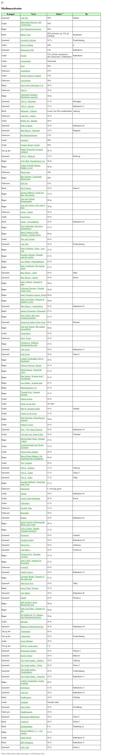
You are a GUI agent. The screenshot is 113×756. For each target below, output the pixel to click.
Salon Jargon (26, 738)
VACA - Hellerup (28, 156)
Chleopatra (25, 503)
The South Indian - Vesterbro (33, 676)
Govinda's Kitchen (28, 40)
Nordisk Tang (26, 508)
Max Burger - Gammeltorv (32, 306)
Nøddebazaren (26, 712)
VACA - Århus (27, 473)
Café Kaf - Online (28, 116)
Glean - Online (27, 212)
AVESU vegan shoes (29, 646)
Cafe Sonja (25, 349)
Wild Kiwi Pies (27, 583)
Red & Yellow (26, 656)
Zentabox (24, 140)
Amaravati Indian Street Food (33, 322)
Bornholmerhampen (29, 135)
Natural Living (27, 425)
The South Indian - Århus (31, 665)
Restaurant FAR (27, 50)
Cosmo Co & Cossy (29, 413)
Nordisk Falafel (27, 540)
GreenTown (25, 217)
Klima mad (25, 172)
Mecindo (24, 622)
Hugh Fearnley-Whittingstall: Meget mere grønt (33, 523)
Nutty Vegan (26, 338)
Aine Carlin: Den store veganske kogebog (30, 316)
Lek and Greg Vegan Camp (32, 434)
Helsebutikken (26, 726)
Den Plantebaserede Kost (31, 29)
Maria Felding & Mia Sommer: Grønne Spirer (31, 233)
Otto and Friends (28, 239)
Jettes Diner (25, 707)
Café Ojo (24, 18)
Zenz (23, 66)
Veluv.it (24, 90)
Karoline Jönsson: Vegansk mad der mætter (32, 256)
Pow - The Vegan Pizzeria (31, 429)
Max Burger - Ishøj (29, 273)
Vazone (23, 494)
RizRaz (23, 518)
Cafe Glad (25, 747)
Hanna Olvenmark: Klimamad (33, 311)
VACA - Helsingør (28, 101)
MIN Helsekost (27, 742)
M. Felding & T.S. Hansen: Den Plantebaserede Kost (32, 616)
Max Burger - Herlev (29, 278)
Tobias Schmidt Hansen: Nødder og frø (31, 166)
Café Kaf (24, 692)
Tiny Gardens (26, 463)
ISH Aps (24, 183)
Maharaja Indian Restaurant (32, 627)
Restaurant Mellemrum (30, 717)
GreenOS (24, 567)
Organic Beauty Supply (30, 145)
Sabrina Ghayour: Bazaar (31, 365)
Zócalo (23, 56)
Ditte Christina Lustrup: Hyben (33, 295)
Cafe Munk (25, 593)
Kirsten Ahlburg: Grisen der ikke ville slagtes (32, 194)
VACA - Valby (27, 478)
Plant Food (25, 354)
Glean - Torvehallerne (30, 222)
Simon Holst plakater (29, 452)
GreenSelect (26, 333)
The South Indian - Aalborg (32, 660)
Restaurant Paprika (28, 651)
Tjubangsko (25, 631)
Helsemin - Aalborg (29, 111)
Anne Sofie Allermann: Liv (32, 85)
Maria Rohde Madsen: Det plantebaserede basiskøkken (32, 457)
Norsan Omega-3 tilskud (31, 76)
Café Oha (24, 244)
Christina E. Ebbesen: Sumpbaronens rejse (30, 344)
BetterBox (25, 513)
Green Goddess (27, 45)
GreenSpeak (26, 61)
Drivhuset (25, 535)
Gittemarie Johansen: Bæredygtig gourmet (29, 96)
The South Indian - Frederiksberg (28, 671)
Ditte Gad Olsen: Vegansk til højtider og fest (32, 300)
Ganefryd (24, 722)
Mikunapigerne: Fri (29, 388)
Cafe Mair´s (25, 550)
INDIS (23, 598)
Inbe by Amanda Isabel (30, 409)
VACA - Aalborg (27, 468)
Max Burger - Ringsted (30, 130)
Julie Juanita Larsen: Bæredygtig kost (29, 603)
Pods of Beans (26, 126)
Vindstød (24, 702)
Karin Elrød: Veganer (29, 588)
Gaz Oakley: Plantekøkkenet (32, 262)
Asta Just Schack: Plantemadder (28, 200)
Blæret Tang (26, 35)
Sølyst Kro (25, 545)
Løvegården (25, 80)
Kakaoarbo (25, 489)
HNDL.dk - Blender (29, 121)
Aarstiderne (25, 71)
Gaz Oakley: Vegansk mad (31, 383)
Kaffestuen (25, 688)
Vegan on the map (28, 404)
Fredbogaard (26, 697)
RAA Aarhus (26, 188)
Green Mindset (27, 641)
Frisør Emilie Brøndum (30, 498)
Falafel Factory (27, 572)
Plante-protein (26, 399)
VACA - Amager (27, 106)
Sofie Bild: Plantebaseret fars (33, 161)
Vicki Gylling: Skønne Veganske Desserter (30, 530)
